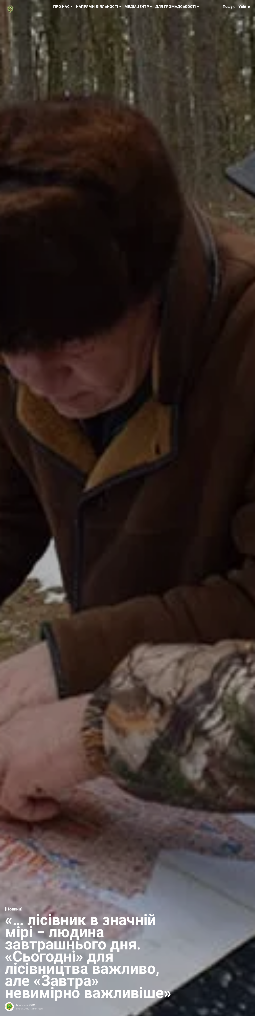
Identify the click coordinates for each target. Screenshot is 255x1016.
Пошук (229, 7)
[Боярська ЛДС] (9, 1006)
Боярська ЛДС (25, 1005)
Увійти (244, 7)
